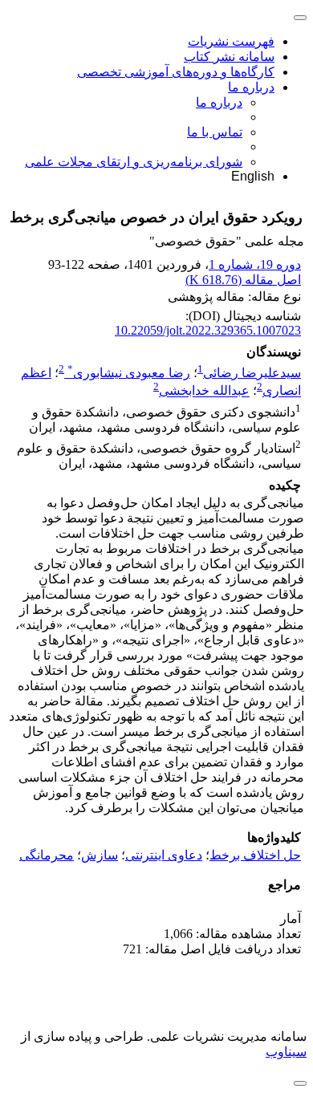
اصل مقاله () (243, 279)
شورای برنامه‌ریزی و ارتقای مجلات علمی (133, 162)
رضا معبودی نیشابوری (128, 373)
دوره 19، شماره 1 (255, 264)
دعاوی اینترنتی (163, 855)
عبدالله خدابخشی (204, 391)
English (252, 176)
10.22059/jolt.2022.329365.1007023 (208, 330)
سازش (99, 855)
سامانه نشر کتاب (229, 56)
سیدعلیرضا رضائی (252, 373)
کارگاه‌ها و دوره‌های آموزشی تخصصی (175, 72)
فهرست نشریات (231, 41)
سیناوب (286, 1051)
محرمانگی (46, 855)
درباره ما (251, 87)
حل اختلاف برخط (255, 855)
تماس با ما (214, 132)
